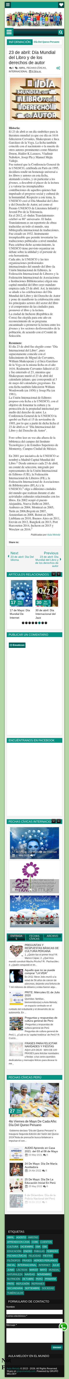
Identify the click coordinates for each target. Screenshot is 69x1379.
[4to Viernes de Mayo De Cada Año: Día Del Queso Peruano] (34, 1100)
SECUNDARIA (15, 1288)
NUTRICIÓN (13, 1279)
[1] (23, 623)
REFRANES (38, 1283)
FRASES (27, 1260)
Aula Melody (53, 534)
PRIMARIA (50, 1279)
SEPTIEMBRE (32, 1288)
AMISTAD (33, 1237)
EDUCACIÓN (14, 1251)
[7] (42, 623)
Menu (8, 5)
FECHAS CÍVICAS (36, 68)
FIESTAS (47, 1256)
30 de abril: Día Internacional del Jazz (45, 614)
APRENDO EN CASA (18, 1242)
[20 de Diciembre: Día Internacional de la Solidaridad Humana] (34, 911)
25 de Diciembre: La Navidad (29, 886)
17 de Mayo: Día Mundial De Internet (20, 614)
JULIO (56, 1265)
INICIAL (11, 1265)
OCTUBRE (28, 1279)
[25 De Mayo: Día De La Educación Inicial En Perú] (16, 1200)
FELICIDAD (35, 1256)
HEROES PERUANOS (45, 1260)
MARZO (34, 1270)
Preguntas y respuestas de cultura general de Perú (41, 1019)
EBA (38, 1246)
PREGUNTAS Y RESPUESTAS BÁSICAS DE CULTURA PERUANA (42, 948)
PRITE (10, 1283)
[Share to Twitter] (25, 583)
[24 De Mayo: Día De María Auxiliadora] (16, 1185)
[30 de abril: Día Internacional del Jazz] (47, 593)
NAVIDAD (30, 1274)
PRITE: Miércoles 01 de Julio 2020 (42, 994)
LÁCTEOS (21, 1270)
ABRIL (22, 68)
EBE (45, 1246)
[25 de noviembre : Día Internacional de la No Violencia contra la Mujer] (34, 843)
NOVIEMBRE (44, 1274)
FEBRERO (52, 1251)
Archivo (52, 936)
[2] (26, 623)
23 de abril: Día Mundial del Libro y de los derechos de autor (32, 57)
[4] (33, 623)
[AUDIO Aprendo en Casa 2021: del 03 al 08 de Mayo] (16, 1169)
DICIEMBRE (27, 1246)
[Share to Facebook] (21, 583)
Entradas (16, 937)
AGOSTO (21, 1237)
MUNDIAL (54, 1270)
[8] (46, 623)
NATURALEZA (14, 1274)
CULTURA (12, 1246)
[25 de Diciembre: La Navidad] (34, 877)
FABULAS (39, 1251)
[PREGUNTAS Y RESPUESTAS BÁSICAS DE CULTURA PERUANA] (16, 1153)
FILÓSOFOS (13, 1260)
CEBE (35, 1242)
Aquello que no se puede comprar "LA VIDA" (40, 972)
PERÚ (39, 1279)
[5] (36, 623)
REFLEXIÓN (22, 1283)
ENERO (28, 1251)
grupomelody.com (26, 1371)
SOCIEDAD (48, 1288)
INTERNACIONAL (18, 71)
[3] (29, 623)
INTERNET (44, 1265)
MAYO (43, 1270)
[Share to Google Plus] (29, 583)
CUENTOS (46, 1242)
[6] (39, 623)
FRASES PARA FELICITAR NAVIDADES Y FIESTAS (41, 1045)
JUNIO (10, 1270)
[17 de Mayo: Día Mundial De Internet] (21, 593)
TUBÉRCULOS (15, 1293)
